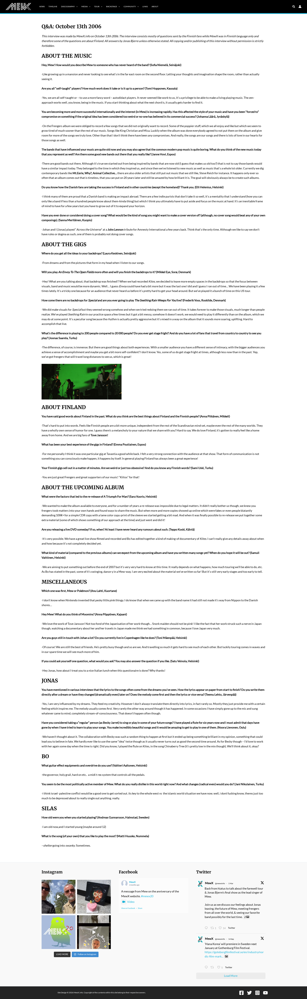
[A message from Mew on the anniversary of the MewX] (58, 897)
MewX (132, 882)
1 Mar (230, 883)
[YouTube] (265, 992)
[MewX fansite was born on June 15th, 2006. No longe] (94, 897)
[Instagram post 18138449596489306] (58, 932)
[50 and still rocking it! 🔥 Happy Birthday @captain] (94, 932)
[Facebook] (241, 992)
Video (130, 901)
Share (140, 908)
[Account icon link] (300, 6)
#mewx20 (147, 896)
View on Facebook (128, 908)
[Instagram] (257, 992)
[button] (76, 6)
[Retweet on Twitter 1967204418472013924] (213, 967)
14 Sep (231, 939)
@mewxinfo (220, 883)
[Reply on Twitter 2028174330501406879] (207, 928)
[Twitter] (249, 992)
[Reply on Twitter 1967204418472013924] (207, 967)
